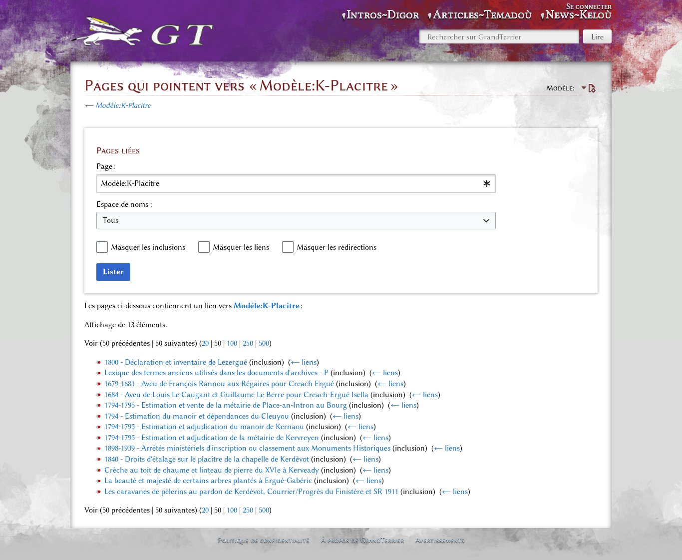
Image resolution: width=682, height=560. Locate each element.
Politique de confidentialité (264, 540)
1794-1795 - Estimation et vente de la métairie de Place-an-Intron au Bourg (225, 405)
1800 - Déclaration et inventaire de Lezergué (175, 362)
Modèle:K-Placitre (123, 105)
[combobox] (296, 183)
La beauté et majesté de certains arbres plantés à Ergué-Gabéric (208, 480)
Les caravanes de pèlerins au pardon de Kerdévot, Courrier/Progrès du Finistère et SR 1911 (251, 491)
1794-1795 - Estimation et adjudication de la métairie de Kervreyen (211, 437)
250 (248, 343)
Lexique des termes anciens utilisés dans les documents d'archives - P (216, 372)
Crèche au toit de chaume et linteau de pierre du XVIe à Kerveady (211, 470)
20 (205, 343)
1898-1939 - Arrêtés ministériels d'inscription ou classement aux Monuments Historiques (247, 448)
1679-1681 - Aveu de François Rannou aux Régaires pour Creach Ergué (219, 383)
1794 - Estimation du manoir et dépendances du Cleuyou (196, 416)
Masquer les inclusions (148, 247)
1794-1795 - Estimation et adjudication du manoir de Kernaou (204, 426)
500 (264, 343)
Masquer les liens (241, 247)
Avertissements (439, 540)
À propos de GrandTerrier (362, 540)
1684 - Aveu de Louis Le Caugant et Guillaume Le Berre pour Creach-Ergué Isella (236, 394)
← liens (304, 362)
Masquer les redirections (336, 247)
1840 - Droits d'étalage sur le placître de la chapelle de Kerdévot (206, 459)
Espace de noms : (124, 204)
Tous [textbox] (110, 220)
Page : (105, 166)
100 (232, 343)
